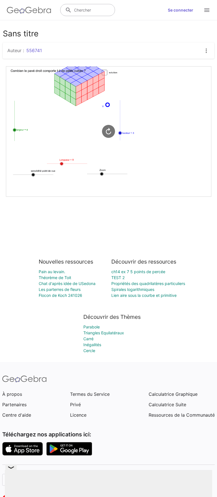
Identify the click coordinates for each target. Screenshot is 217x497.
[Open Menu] (206, 10)
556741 (34, 50)
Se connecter (180, 10)
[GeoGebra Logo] (29, 10)
